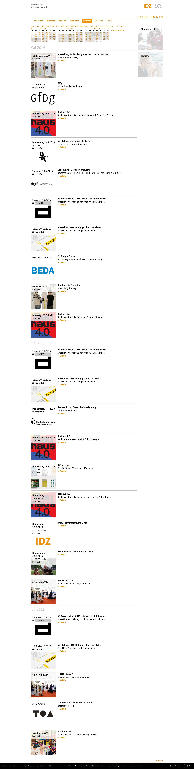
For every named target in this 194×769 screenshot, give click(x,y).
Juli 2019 (97, 28)
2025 (42, 26)
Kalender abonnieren (117, 30)
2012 (101, 26)
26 (54, 39)
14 (36, 37)
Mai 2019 (43, 28)
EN (140, 17)
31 (47, 41)
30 (43, 41)
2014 (96, 26)
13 (32, 37)
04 (50, 33)
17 (47, 37)
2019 (72, 26)
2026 (37, 26)
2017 (81, 26)
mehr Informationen (178, 766)
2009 (116, 26)
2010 (111, 26)
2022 (57, 26)
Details (63, 60)
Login (150, 17)
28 (36, 41)
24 (47, 39)
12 (54, 35)
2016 (86, 26)
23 (43, 39)
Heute (32, 26)
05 (54, 33)
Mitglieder (74, 20)
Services (62, 20)
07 (36, 35)
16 (43, 37)
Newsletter (145, 17)
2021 (62, 26)
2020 (67, 26)
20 (32, 39)
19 (54, 37)
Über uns (99, 20)
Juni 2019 (70, 28)
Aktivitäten (38, 20)
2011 (106, 26)
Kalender (87, 20)
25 (50, 39)
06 (32, 35)
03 (47, 33)
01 (40, 33)
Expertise (51, 20)
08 (40, 35)
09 (43, 35)
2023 (52, 26)
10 (47, 35)
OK (190, 766)
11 (50, 35)
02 (43, 33)
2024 (47, 26)
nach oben (160, 760)
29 (40, 41)
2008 (121, 26)
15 (40, 37)
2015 (91, 26)
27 (32, 41)
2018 (76, 26)
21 (36, 39)
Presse (109, 20)
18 (50, 37)
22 (40, 39)
